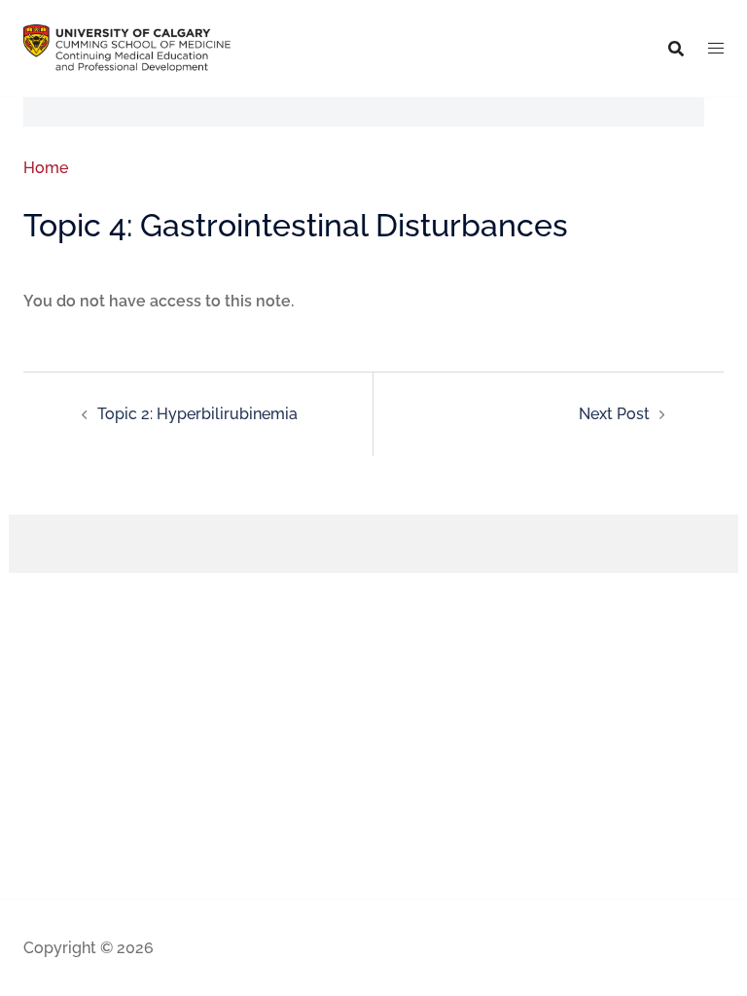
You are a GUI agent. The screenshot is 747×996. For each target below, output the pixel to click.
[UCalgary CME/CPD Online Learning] (127, 47)
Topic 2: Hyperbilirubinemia (197, 414)
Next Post (614, 414)
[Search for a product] (676, 48)
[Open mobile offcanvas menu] (716, 48)
